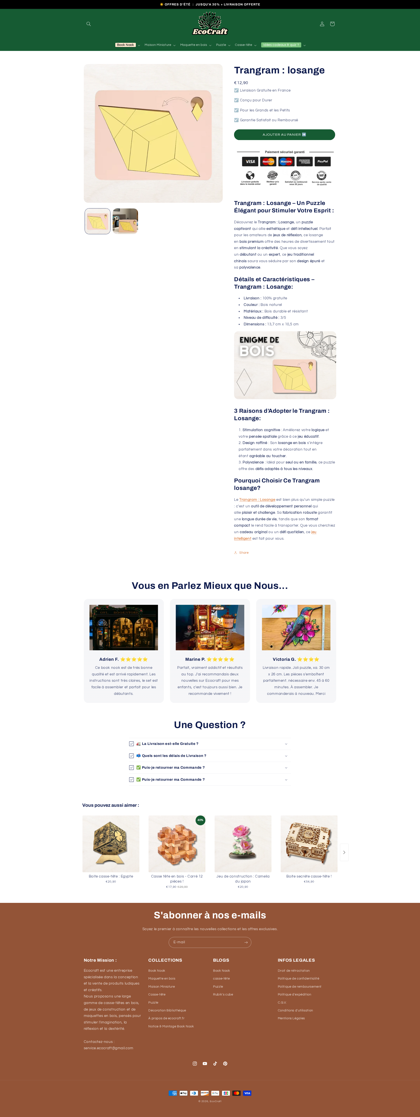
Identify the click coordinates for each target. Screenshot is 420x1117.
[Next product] (344, 852)
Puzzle (153, 1002)
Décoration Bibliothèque (167, 1010)
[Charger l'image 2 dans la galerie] (125, 221)
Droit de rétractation (294, 970)
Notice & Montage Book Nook (171, 1026)
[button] (89, 24)
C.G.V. (282, 1002)
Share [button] (243, 552)
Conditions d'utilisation (295, 1010)
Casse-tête (156, 994)
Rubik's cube (223, 994)
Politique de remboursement (300, 986)
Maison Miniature (161, 986)
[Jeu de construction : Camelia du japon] (243, 843)
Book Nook (156, 970)
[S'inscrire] (246, 942)
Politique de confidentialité (298, 978)
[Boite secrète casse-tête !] (309, 843)
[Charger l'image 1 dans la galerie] (97, 221)
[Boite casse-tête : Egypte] (110, 843)
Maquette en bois (161, 978)
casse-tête (221, 978)
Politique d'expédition (294, 994)
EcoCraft (216, 1101)
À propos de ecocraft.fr (166, 1018)
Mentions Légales (291, 1018)
